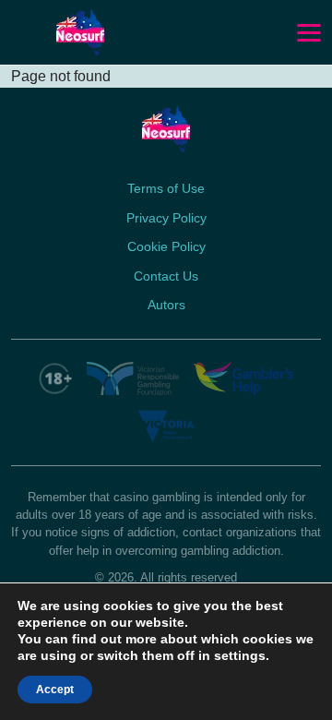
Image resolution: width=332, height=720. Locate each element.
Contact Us (166, 276)
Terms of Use (166, 188)
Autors (166, 304)
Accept (55, 689)
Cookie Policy (166, 246)
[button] (309, 33)
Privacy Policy (166, 217)
